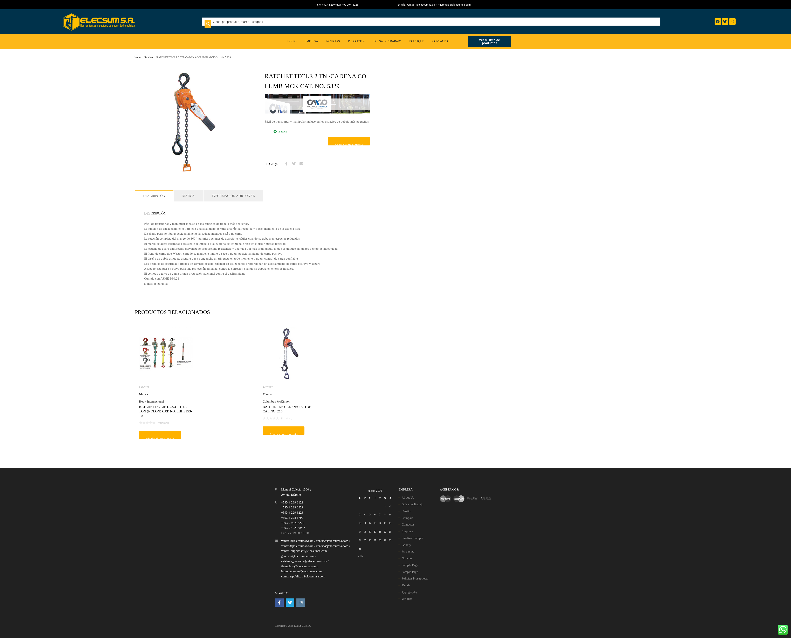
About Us (408, 497)
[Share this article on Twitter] (293, 163)
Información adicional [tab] (233, 196)
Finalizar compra (412, 538)
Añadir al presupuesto (349, 144)
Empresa (311, 41)
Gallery (406, 545)
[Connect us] (279, 602)
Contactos (440, 41)
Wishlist (407, 599)
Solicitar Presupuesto (415, 578)
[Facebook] (718, 21)
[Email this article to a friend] (300, 163)
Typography (409, 592)
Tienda (406, 585)
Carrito (406, 511)
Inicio (291, 41)
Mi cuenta (408, 551)
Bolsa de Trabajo (387, 41)
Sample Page (410, 565)
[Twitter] (725, 21)
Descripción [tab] (154, 196)
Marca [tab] (188, 196)
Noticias (333, 41)
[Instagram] (732, 21)
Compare (407, 518)
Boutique (416, 41)
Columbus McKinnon (276, 401)
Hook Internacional (151, 401)
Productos (356, 41)
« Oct (360, 556)
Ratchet (148, 57)
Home (138, 57)
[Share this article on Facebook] (286, 163)
